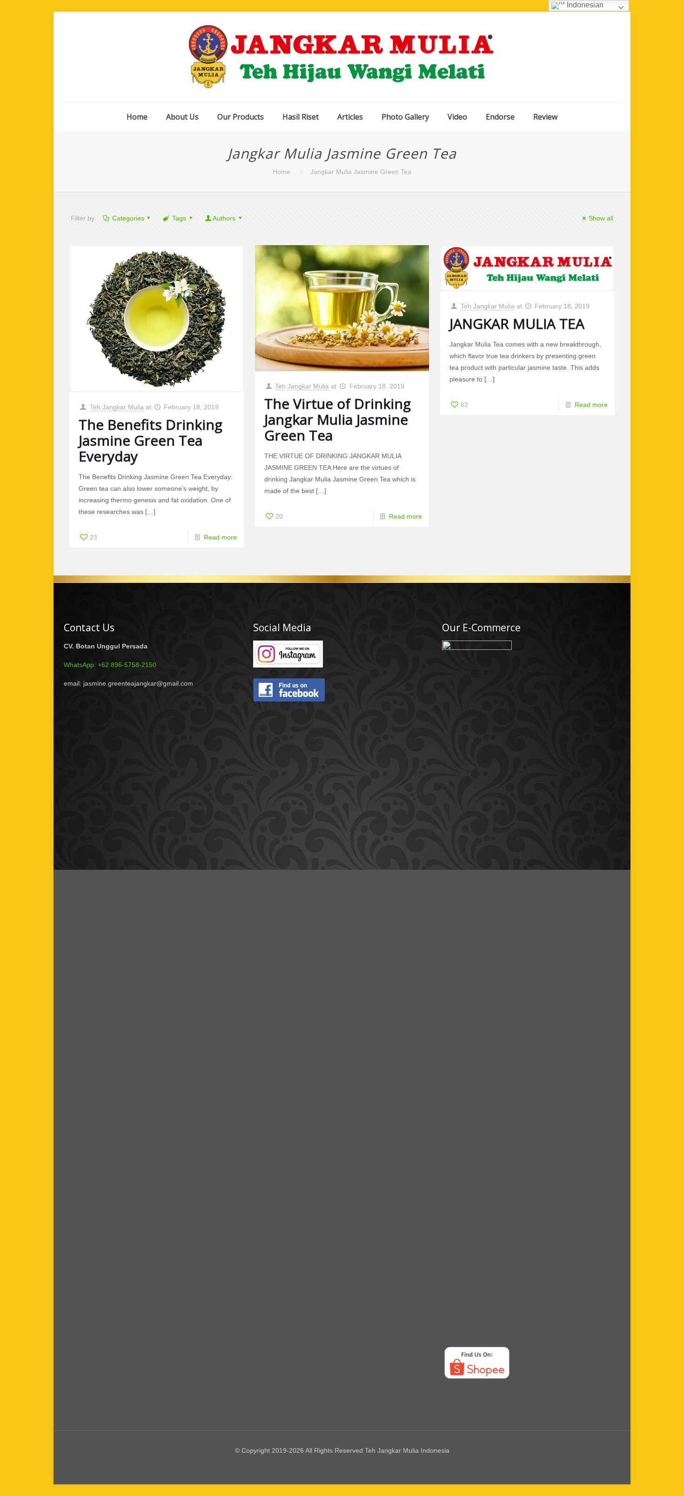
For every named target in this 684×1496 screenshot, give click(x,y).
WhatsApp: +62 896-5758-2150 (110, 664)
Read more (220, 537)
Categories (128, 218)
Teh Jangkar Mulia (117, 407)
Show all (601, 218)
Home (281, 171)
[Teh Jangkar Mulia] (342, 57)
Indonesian (584, 5)
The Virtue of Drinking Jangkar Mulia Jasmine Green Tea (337, 419)
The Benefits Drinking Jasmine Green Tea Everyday (150, 440)
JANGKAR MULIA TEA (516, 323)
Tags (179, 218)
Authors (224, 218)
